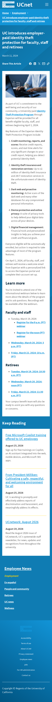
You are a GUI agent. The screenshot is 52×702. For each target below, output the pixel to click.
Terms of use (26, 643)
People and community (16, 588)
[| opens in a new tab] (30, 63)
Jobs (26, 665)
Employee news (26, 659)
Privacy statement (26, 654)
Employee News (17, 568)
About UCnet (26, 649)
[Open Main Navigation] (47, 4)
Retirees (8, 595)
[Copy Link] (48, 63)
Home (5, 13)
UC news (9, 601)
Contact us (26, 675)
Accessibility (26, 638)
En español (10, 582)
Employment (19, 13)
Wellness (9, 608)
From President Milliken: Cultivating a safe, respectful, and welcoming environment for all (25, 480)
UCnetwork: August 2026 (22, 522)
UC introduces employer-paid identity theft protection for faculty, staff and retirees (25, 19)
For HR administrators (26, 670)
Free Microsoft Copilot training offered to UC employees (26, 437)
